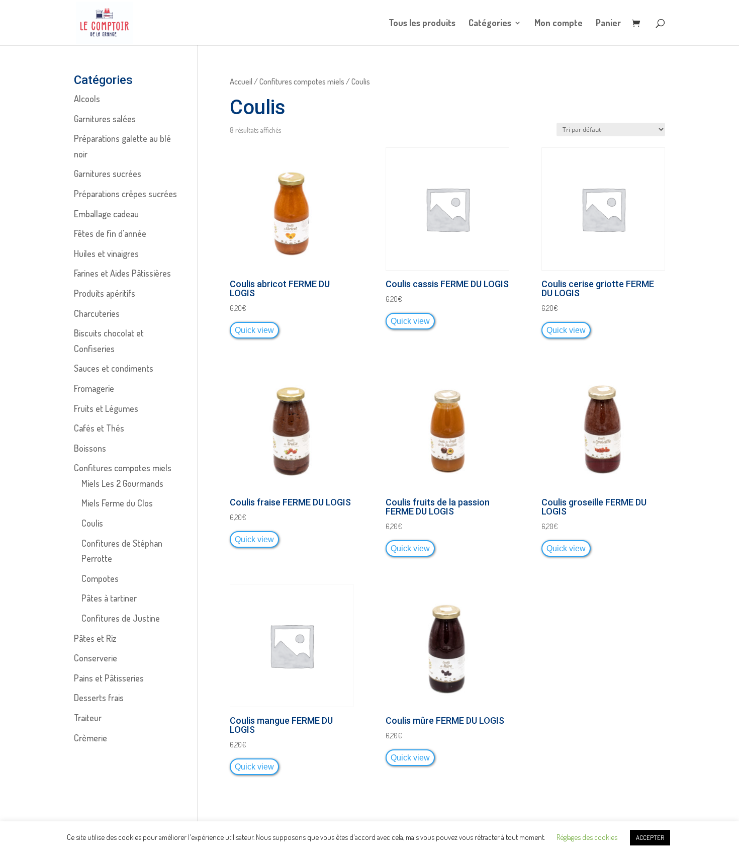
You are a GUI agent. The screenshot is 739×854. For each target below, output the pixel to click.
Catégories (490, 23)
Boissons (90, 448)
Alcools (87, 98)
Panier (608, 23)
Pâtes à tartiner (109, 598)
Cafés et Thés (99, 428)
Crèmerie (90, 737)
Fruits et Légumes (106, 408)
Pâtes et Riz (95, 638)
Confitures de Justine (120, 618)
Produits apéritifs (104, 293)
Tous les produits (422, 23)
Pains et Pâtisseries (109, 678)
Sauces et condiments (113, 368)
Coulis (92, 523)
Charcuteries (97, 313)
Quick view (254, 329)
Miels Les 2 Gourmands (122, 483)
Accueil (241, 81)
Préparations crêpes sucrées (125, 193)
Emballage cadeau (106, 213)
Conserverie (95, 657)
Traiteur (88, 717)
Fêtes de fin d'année (110, 233)
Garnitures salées (105, 118)
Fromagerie (94, 388)
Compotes (100, 578)
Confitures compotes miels (301, 81)
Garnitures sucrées (107, 173)
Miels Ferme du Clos (117, 502)
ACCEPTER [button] (650, 837)
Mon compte (558, 23)
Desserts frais (99, 697)
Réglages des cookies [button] (587, 837)
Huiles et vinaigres (106, 253)
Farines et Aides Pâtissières (122, 273)
